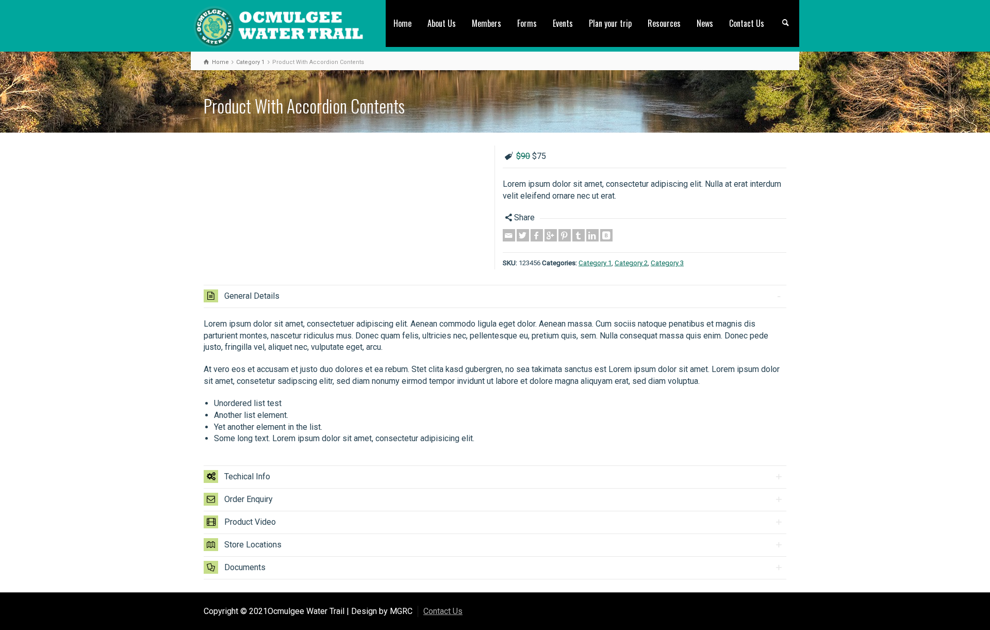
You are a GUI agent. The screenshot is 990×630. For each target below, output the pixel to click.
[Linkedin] (592, 235)
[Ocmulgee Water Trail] (279, 25)
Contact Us (746, 23)
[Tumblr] (578, 235)
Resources (664, 23)
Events (563, 23)
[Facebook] (537, 235)
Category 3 (667, 263)
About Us (441, 23)
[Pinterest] (564, 235)
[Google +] (550, 235)
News (705, 23)
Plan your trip (610, 23)
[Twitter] (523, 235)
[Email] (509, 235)
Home (402, 23)
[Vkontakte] (606, 235)
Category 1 (595, 263)
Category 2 (631, 263)
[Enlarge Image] (345, 147)
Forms (527, 23)
